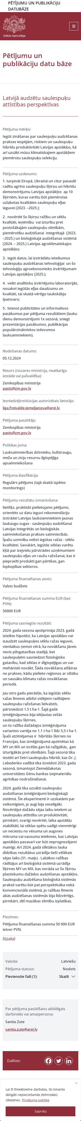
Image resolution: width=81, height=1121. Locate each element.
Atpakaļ (9, 938)
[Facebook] (48, 1061)
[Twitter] (58, 1061)
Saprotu (41, 1111)
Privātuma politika (35, 1100)
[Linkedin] (69, 1061)
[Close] (76, 1083)
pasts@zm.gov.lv (17, 388)
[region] (40, 1100)
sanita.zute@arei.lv (21, 1029)
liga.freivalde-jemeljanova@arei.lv (31, 407)
